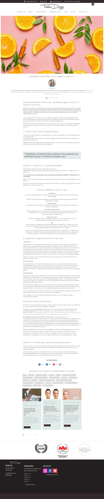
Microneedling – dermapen (64, 380)
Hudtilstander (73, 377)
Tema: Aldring (37, 385)
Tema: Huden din (48, 385)
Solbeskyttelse (27, 385)
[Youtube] (55, 471)
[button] (93, 4)
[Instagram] (45, 471)
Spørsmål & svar (54, 12)
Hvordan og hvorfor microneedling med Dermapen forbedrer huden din (30, 410)
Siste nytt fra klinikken (71, 383)
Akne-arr (31, 375)
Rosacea (48, 383)
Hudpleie (64, 377)
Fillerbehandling (27, 377)
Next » (35, 434)
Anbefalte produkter (41, 375)
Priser (30, 12)
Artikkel (58, 375)
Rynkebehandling (58, 383)
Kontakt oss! (83, 12)
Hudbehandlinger (54, 377)
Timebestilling (21, 12)
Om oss (73, 12)
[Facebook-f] (50, 471)
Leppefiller (34, 380)
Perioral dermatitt (28, 383)
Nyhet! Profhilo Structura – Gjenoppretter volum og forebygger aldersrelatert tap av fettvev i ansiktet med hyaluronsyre (71, 408)
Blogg (66, 12)
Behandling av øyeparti (69, 375)
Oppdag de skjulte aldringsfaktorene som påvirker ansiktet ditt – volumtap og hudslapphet (51, 408)
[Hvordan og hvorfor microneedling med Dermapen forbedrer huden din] (31, 400)
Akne (24, 375)
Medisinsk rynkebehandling (47, 380)
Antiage (51, 375)
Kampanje (26, 380)
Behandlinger (41, 12)
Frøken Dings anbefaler (41, 377)
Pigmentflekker (39, 383)
